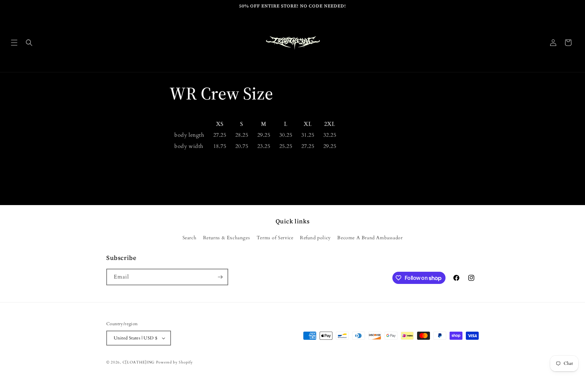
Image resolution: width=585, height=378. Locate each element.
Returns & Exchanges (226, 238)
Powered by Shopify (174, 362)
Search (189, 238)
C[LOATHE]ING (139, 362)
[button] (14, 42)
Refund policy (315, 238)
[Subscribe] (220, 277)
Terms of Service (275, 238)
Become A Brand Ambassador (370, 238)
